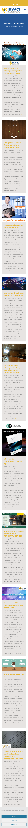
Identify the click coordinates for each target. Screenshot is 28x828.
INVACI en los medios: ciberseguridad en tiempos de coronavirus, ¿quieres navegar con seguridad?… (14, 353)
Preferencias (14, 824)
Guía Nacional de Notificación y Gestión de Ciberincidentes (14, 283)
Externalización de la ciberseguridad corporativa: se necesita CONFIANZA (14, 53)
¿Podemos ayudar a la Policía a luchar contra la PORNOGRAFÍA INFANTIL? (14, 520)
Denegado (14, 820)
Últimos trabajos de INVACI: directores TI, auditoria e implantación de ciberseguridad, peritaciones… (14, 739)
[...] (21, 114)
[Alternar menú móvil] (25, 10)
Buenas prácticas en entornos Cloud (14, 665)
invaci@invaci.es (14, 1)
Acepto (14, 816)
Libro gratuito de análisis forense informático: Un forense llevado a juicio (14, 129)
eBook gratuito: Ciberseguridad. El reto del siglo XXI (14, 439)
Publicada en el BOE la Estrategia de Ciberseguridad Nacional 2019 (14, 593)
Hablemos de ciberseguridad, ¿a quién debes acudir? (14, 209)
